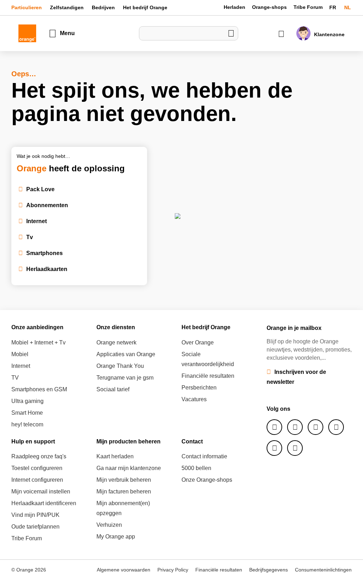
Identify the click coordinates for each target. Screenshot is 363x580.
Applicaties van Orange (125, 354)
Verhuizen (109, 525)
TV (15, 378)
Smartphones (44, 253)
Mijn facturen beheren (123, 491)
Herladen (234, 7)
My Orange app (115, 537)
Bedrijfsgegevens (268, 570)
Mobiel (19, 354)
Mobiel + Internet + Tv (38, 342)
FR (333, 7)
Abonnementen (47, 205)
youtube (274, 448)
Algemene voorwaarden (123, 570)
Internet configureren (37, 480)
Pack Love (40, 189)
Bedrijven (103, 7)
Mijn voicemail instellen (40, 491)
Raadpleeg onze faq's (38, 456)
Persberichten (199, 388)
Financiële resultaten (208, 376)
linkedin (336, 427)
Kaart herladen (115, 456)
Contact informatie (204, 456)
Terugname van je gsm (124, 378)
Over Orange (198, 342)
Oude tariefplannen (35, 527)
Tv (29, 237)
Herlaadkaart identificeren (43, 503)
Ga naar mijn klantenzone (128, 468)
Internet (36, 221)
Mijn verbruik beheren (123, 480)
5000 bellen (196, 468)
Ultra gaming (27, 401)
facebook (274, 427)
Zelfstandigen (67, 7)
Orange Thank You (120, 366)
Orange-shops (269, 7)
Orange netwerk (116, 342)
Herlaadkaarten (46, 269)
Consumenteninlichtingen (323, 570)
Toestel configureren (36, 468)
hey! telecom (27, 424)
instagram (315, 427)
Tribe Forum (308, 7)
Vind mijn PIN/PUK (35, 515)
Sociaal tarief (112, 389)
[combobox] (188, 33)
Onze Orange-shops (207, 480)
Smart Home (27, 413)
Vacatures (194, 399)
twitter (295, 427)
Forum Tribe (295, 448)
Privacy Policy (172, 570)
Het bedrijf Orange (145, 7)
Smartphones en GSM (39, 389)
